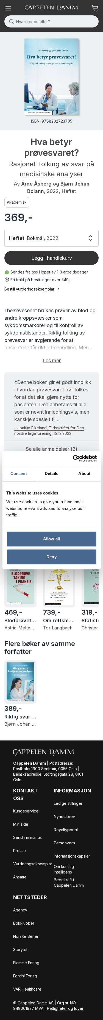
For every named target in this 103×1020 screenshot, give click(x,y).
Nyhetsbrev (64, 816)
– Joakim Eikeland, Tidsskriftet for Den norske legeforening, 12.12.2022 (49, 430)
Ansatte (20, 877)
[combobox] (51, 21)
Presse (19, 850)
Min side (20, 824)
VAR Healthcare (27, 989)
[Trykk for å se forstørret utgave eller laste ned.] (51, 76)
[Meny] (8, 8)
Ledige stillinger (68, 803)
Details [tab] (51, 473)
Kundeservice (25, 811)
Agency (20, 910)
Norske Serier (25, 936)
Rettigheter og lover (65, 1008)
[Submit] (10, 21)
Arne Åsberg (36, 184)
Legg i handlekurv (51, 258)
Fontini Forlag (25, 976)
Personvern (64, 843)
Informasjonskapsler (72, 856)
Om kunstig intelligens (64, 869)
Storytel (20, 949)
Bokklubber (23, 923)
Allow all (51, 539)
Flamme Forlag (26, 962)
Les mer (52, 360)
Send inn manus (27, 837)
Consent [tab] (18, 473)
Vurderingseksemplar (32, 863)
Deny (51, 556)
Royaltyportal (66, 829)
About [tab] (84, 473)
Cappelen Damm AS (36, 1002)
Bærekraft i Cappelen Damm (69, 882)
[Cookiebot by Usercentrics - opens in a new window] (73, 458)
